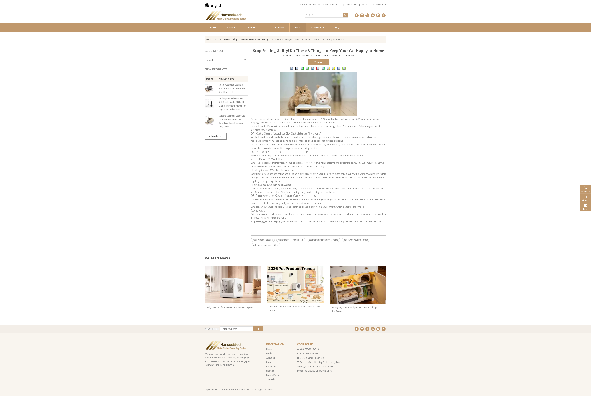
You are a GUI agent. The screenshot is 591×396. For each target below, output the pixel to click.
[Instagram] (378, 15)
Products (270, 353)
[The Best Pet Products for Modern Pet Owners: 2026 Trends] (295, 284)
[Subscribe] (258, 328)
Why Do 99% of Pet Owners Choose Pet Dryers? (230, 307)
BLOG (365, 4)
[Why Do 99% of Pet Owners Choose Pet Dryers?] (233, 284)
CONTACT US (379, 4)
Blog (268, 362)
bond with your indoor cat (356, 240)
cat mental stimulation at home (323, 240)
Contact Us (271, 366)
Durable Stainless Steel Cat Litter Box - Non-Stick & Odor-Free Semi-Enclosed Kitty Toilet (232, 121)
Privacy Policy (272, 375)
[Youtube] (373, 15)
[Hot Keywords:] (345, 15)
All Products (215, 136)
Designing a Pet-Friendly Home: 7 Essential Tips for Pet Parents (356, 309)
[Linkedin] (362, 15)
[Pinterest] (384, 15)
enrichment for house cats (290, 240)
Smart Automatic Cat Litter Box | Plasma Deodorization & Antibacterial (232, 88)
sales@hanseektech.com (312, 358)
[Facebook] (357, 15)
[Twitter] (367, 15)
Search (245, 60)
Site (352, 55)
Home (269, 349)
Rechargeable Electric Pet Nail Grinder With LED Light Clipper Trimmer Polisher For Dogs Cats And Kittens (232, 104)
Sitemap (270, 371)
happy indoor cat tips (263, 240)
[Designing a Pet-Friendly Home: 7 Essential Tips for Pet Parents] (358, 285)
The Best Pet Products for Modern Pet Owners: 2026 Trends (295, 308)
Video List (271, 379)
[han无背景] (226, 345)
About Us (270, 358)
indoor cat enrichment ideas (266, 245)
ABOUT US (352, 4)
